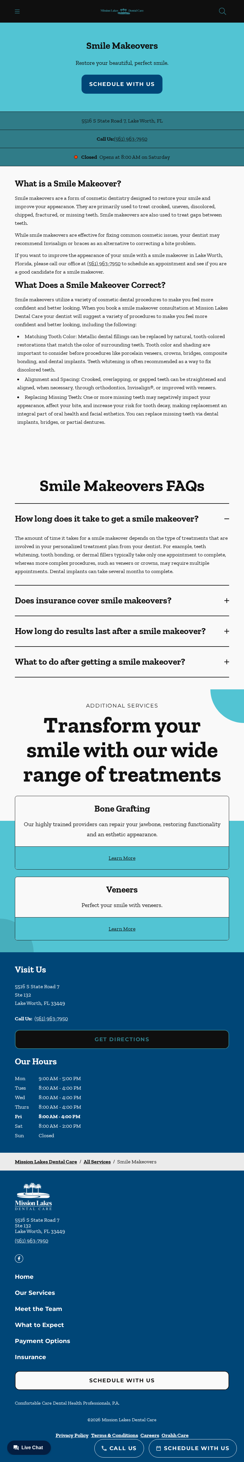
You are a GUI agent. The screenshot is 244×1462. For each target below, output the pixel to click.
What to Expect (39, 1324)
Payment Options (42, 1341)
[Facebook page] (19, 1258)
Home (24, 1276)
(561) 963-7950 (130, 139)
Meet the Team (38, 1308)
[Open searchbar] (222, 11)
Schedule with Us (122, 84)
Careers (149, 1435)
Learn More (122, 858)
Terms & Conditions (114, 1435)
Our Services (35, 1292)
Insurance (30, 1357)
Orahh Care (175, 1435)
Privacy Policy (72, 1435)
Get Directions (122, 1039)
